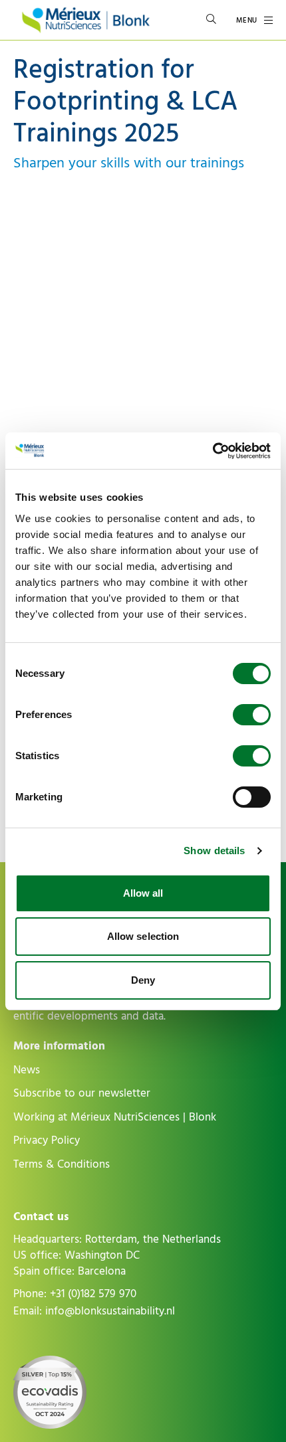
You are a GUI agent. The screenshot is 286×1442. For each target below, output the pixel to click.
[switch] (252, 714)
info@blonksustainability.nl (110, 1311)
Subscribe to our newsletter (81, 1093)
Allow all (143, 893)
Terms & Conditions (61, 1164)
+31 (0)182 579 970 (93, 1294)
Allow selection (143, 936)
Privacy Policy (46, 1140)
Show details (214, 850)
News (26, 1070)
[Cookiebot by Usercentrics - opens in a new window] (212, 451)
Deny (143, 980)
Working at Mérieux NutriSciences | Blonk (114, 1117)
